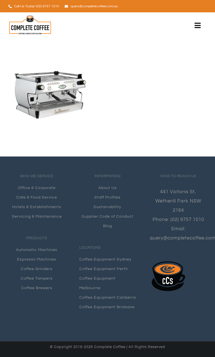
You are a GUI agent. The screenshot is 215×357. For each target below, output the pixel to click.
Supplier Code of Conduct (107, 216)
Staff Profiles (107, 197)
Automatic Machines (36, 250)
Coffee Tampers (37, 278)
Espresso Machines (36, 259)
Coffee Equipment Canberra (107, 298)
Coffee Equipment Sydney (105, 259)
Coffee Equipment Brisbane (107, 307)
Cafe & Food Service (36, 197)
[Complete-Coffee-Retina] (30, 17)
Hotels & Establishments (36, 207)
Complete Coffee (110, 347)
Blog (107, 226)
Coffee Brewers (36, 288)
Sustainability (107, 207)
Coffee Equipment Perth (103, 269)
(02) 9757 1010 (187, 219)
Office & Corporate (37, 188)
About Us (107, 188)
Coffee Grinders (37, 269)
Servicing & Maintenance (37, 216)
